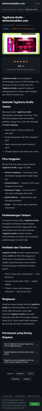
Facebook (20, 373)
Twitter (30, 373)
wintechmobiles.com (13, 3)
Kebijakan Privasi (33, 396)
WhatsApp (15, 379)
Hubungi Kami (20, 396)
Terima (34, 404)
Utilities (21, 9)
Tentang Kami (7, 396)
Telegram (27, 379)
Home (37, 3)
